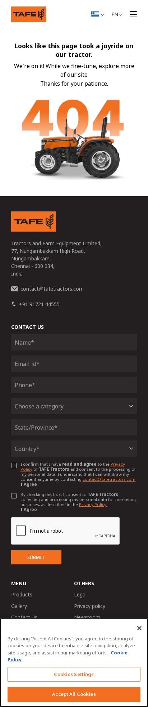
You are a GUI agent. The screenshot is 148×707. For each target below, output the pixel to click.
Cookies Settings (74, 674)
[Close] (139, 628)
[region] (74, 662)
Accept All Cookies (74, 694)
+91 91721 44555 (39, 304)
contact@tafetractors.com (109, 479)
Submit (36, 557)
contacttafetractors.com (52, 288)
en (114, 14)
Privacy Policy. (93, 504)
